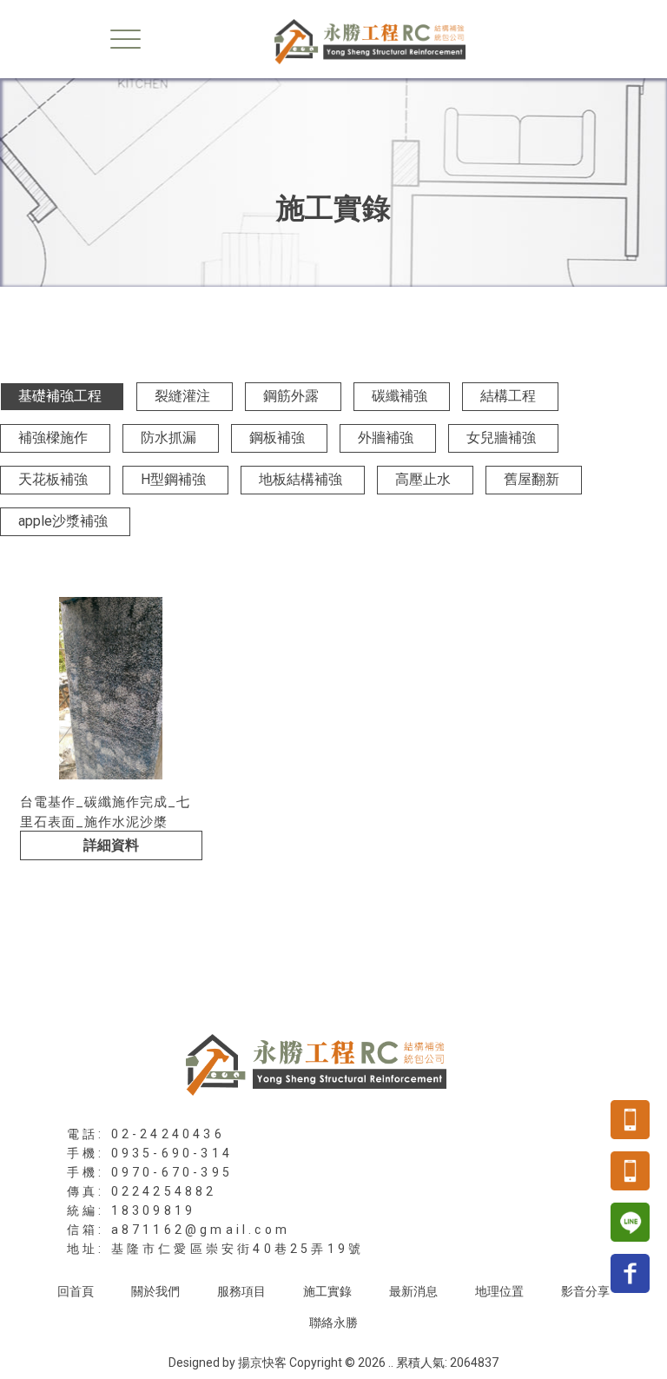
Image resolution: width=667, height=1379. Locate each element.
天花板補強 (53, 479)
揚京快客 (262, 1362)
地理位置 (499, 1291)
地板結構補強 (300, 479)
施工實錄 (327, 1291)
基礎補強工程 (60, 396)
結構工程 (508, 396)
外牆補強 (385, 437)
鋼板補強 (277, 437)
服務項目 (241, 1291)
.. (390, 1362)
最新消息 (413, 1291)
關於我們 (155, 1291)
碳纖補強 (399, 396)
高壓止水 (423, 479)
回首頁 (75, 1291)
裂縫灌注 (182, 396)
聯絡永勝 (333, 1322)
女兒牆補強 (501, 437)
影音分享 (585, 1291)
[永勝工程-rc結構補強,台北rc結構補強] (333, 40)
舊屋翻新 (531, 479)
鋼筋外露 (291, 396)
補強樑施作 (53, 437)
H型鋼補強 (173, 479)
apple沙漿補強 (63, 521)
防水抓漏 (168, 437)
